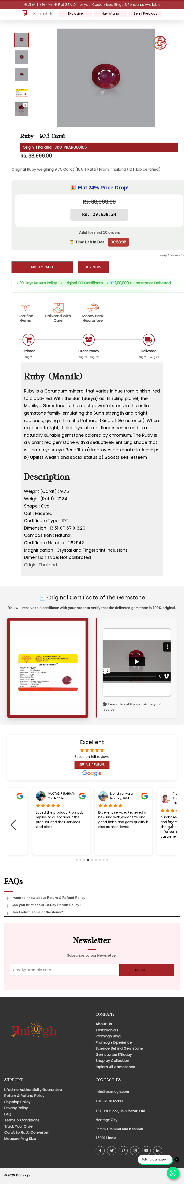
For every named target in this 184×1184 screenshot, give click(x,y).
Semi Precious (145, 13)
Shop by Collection (112, 1060)
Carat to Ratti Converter (26, 1132)
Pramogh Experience (114, 1042)
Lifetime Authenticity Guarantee (33, 1089)
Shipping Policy (17, 1101)
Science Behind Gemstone (119, 1048)
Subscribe (144, 969)
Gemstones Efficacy (114, 1054)
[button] (77, 860)
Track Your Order (19, 1126)
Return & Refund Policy (24, 1095)
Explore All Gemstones (115, 1066)
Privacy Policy (16, 1107)
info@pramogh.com (112, 1091)
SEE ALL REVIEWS (92, 764)
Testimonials (107, 1030)
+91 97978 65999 (109, 1101)
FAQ (7, 1114)
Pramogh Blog (108, 1036)
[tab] (21, 40)
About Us (104, 1023)
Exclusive (75, 13)
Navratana (110, 13)
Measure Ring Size (20, 1138)
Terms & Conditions (22, 1120)
